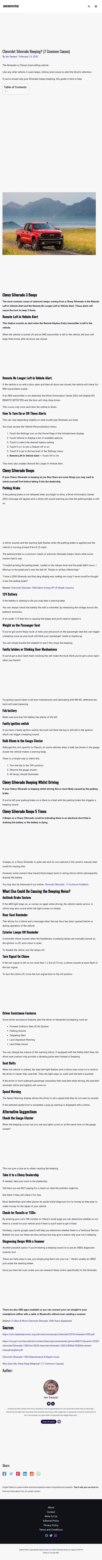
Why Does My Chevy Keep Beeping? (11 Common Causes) (33, 1363)
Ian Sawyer (51, 1397)
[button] (89, 6)
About (51, 1507)
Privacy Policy (51, 1525)
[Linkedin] (25, 1474)
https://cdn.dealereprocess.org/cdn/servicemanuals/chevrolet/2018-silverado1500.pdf (48, 1334)
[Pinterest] (18, 1474)
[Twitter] (11, 1474)
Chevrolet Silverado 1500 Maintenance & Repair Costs (30, 1356)
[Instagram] (55, 1535)
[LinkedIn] (53, 1404)
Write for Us (51, 1516)
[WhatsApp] (38, 1474)
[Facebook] (49, 1404)
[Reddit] (32, 1474)
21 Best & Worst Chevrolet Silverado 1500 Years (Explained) (41, 1320)
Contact (51, 1512)
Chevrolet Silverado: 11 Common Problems (67, 884)
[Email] (59, 1422)
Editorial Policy (51, 1520)
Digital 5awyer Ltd (45, 1550)
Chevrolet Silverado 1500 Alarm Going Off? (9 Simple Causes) (42, 587)
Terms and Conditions (51, 1529)
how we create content (30, 1491)
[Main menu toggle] (96, 6)
